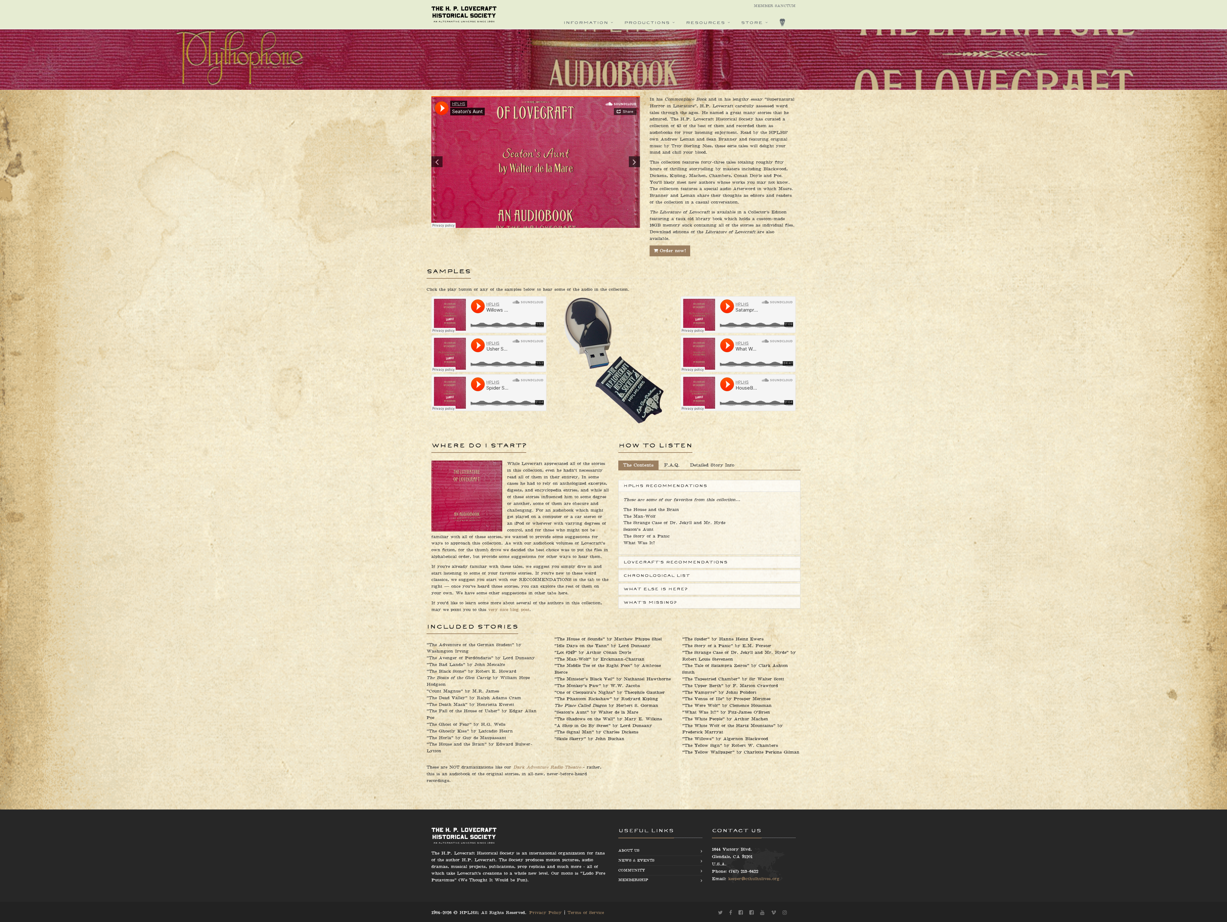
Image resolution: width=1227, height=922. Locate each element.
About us (628, 850)
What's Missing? (649, 602)
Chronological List (656, 575)
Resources (705, 22)
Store (752, 22)
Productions (647, 22)
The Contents (638, 465)
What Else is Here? (655, 589)
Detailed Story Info (712, 465)
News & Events (636, 860)
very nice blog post (508, 610)
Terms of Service (585, 913)
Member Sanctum (775, 6)
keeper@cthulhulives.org (754, 879)
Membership (633, 880)
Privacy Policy (545, 913)
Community (631, 870)
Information (585, 22)
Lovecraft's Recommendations (675, 562)
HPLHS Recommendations (665, 486)
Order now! (672, 251)
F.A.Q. (672, 465)
